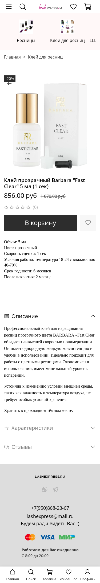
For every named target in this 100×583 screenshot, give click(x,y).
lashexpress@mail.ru (50, 516)
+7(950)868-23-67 (50, 508)
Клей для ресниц (67, 40)
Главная (12, 57)
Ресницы (26, 40)
